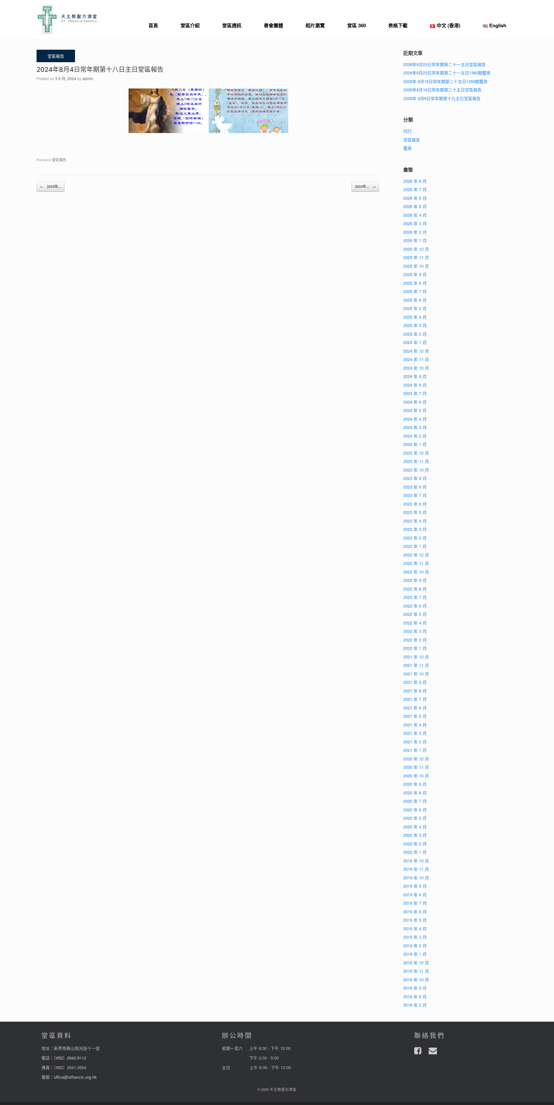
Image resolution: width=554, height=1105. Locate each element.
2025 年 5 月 (415, 308)
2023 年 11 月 (416, 461)
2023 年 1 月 (415, 546)
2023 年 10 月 (416, 470)
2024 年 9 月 (415, 376)
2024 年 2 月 (415, 436)
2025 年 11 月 (416, 257)
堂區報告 (59, 159)
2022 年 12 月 (416, 555)
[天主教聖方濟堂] (67, 19)
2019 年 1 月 (415, 954)
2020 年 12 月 (416, 759)
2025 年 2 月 (415, 334)
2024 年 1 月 (415, 444)
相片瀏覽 (315, 25)
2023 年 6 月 (415, 504)
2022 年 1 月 (415, 648)
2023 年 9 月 (415, 478)
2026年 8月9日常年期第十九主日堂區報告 (442, 98)
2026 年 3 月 (415, 223)
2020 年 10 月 (416, 776)
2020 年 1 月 (415, 852)
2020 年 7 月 (415, 801)
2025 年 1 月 (415, 342)
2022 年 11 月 (416, 563)
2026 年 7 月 (415, 189)
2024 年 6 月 (415, 402)
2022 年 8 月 (415, 589)
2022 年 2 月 (415, 640)
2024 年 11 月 (416, 359)
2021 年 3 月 (415, 733)
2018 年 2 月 (415, 1005)
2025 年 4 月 (415, 317)
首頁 (153, 25)
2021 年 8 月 (415, 691)
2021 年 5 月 (415, 716)
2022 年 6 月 (415, 606)
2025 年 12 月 (416, 249)
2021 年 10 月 (416, 674)
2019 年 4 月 (415, 928)
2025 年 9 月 (415, 274)
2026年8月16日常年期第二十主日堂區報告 (442, 90)
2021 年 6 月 (415, 708)
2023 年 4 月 (415, 521)
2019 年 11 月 (416, 869)
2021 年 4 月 (415, 725)
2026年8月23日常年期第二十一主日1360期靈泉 (447, 73)
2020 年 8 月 (415, 793)
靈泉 (407, 148)
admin (87, 78)
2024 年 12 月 (416, 351)
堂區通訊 (231, 25)
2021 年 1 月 (415, 750)
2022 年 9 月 (415, 580)
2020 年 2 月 (415, 844)
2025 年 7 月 (415, 291)
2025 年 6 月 (415, 300)
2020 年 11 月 (416, 767)
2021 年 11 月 (416, 665)
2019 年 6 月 (415, 911)
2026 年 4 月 (415, 215)
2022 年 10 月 (416, 572)
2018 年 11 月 (416, 971)
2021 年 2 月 (415, 742)
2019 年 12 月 (416, 861)
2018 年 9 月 (415, 988)
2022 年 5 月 (415, 614)
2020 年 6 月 (415, 810)
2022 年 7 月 (415, 597)
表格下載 (397, 25)
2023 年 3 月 (415, 529)
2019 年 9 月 (415, 886)
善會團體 (273, 25)
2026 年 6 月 (415, 198)
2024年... (50, 186)
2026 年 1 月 (415, 240)
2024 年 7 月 (415, 393)
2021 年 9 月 (415, 682)
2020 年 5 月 (415, 818)
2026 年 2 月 (415, 232)
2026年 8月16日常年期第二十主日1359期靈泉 (445, 81)
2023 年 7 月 (415, 495)
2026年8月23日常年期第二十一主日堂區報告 (444, 64)
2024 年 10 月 (416, 368)
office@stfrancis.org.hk (75, 1077)
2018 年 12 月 (416, 962)
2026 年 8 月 (415, 181)
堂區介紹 (190, 25)
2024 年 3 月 (415, 427)
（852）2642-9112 (70, 1058)
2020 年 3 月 (415, 835)
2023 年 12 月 (416, 453)
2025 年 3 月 (415, 325)
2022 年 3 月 (415, 631)
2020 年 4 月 (415, 827)
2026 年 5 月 (415, 206)
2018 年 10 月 (416, 979)
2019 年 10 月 (416, 878)
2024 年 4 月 (415, 419)
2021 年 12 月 (416, 657)
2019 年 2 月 (415, 945)
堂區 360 (356, 25)
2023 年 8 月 (415, 487)
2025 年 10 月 (416, 266)
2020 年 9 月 (415, 784)
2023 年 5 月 (415, 512)
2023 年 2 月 (415, 538)
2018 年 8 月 (415, 996)
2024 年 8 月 (415, 385)
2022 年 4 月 (415, 623)
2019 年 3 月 (415, 937)
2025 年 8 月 (415, 283)
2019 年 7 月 (415, 903)
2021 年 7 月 (415, 699)
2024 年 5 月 (415, 410)
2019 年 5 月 (415, 920)
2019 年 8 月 (415, 895)
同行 (407, 131)
